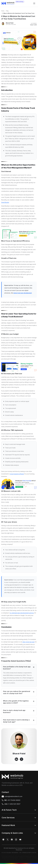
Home (2, 10)
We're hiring (19, 1)
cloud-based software (17, 474)
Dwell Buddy (5, 202)
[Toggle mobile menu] (34, 3)
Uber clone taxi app (28, 642)
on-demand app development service (22, 613)
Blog (7, 10)
